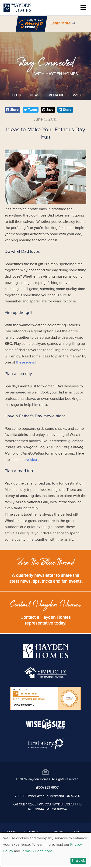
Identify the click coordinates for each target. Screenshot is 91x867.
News (34, 95)
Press (77, 95)
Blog (16, 95)
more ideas (29, 460)
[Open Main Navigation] (83, 8)
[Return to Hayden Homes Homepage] (18, 8)
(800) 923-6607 (47, 787)
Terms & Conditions (36, 851)
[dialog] (45, 850)
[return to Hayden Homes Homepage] (46, 657)
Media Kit (56, 95)
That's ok (78, 860)
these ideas (25, 362)
